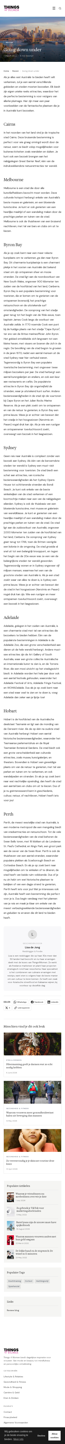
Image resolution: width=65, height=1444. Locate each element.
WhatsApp (22, 1002)
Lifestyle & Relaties (13, 1376)
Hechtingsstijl (42, 1281)
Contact (8, 1412)
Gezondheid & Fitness (15, 1381)
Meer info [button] (18, 1439)
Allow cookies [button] (54, 1436)
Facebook (38, 1002)
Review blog (13, 1310)
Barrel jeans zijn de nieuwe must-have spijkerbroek (36, 1224)
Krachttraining (14, 1281)
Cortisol (28, 1281)
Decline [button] (41, 1435)
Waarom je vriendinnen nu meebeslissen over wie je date (31, 1195)
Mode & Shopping (13, 1387)
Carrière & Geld (12, 1392)
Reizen (15, 71)
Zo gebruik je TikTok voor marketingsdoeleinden (30, 1209)
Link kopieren (24, 1008)
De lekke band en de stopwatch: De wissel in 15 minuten (34, 1252)
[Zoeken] (60, 8)
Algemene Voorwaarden (16, 1422)
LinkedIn (54, 1002)
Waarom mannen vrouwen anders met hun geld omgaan (36, 1238)
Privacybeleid (10, 1417)
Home (6, 71)
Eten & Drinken (11, 1398)
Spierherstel (13, 1286)
